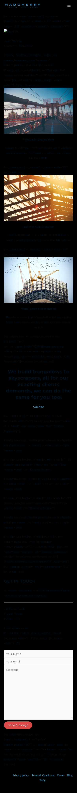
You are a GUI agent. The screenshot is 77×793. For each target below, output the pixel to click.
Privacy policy (21, 775)
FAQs (42, 780)
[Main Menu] (69, 6)
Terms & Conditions (43, 775)
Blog (69, 775)
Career (60, 775)
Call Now (38, 406)
